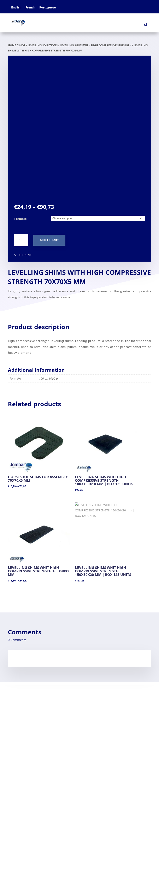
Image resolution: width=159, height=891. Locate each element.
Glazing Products (24, 807)
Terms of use (18, 720)
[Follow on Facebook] (11, 854)
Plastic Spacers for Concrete (33, 800)
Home (12, 707)
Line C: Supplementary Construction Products (46, 827)
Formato (20, 219)
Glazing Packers (20, 754)
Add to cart (49, 240)
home (12, 45)
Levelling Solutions (43, 45)
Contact (14, 713)
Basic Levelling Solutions (30, 814)
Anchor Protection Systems (32, 820)
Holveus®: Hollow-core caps (33, 833)
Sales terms (17, 726)
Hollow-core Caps (21, 780)
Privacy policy (18, 733)
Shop (21, 45)
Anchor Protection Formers (29, 773)
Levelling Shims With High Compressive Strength (95, 45)
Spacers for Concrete (24, 767)
